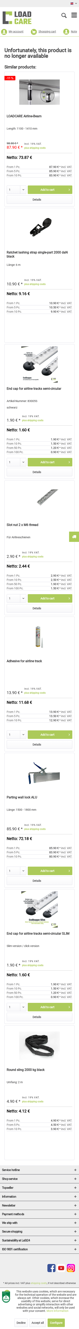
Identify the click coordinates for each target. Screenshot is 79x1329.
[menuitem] (72, 15)
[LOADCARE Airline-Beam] (39, 92)
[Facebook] (51, 1271)
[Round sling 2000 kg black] (39, 1045)
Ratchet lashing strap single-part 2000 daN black (37, 254)
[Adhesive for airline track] (39, 637)
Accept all (38, 1322)
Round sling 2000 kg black (26, 1070)
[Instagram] (71, 1271)
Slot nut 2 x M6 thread (22, 525)
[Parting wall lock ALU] (39, 773)
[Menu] (72, 15)
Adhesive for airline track (24, 661)
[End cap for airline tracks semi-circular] (39, 364)
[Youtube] (61, 1271)
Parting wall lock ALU (22, 797)
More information (57, 1310)
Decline (21, 1322)
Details (37, 199)
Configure (56, 1322)
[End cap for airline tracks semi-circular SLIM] (39, 909)
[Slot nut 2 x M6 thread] (39, 501)
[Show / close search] (65, 15)
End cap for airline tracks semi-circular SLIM (38, 933)
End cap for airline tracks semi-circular (34, 389)
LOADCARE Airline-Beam (24, 116)
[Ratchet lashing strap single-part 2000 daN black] (39, 228)
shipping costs (39, 1283)
